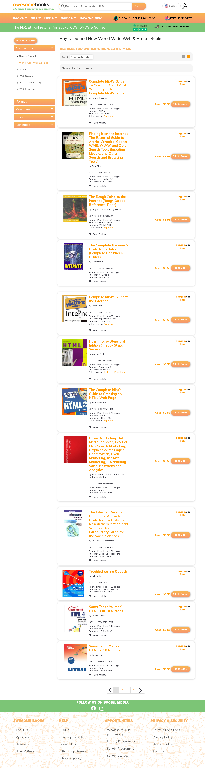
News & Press (25, 751)
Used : (162, 104)
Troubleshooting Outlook (108, 571)
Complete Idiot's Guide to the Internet (109, 299)
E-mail (22, 69)
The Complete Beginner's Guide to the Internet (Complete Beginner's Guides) (109, 251)
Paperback (109, 116)
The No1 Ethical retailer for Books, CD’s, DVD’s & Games (59, 27)
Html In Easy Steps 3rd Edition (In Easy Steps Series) (107, 345)
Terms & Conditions (166, 730)
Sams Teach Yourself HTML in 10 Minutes (105, 648)
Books (18, 18)
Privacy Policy (163, 737)
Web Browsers (27, 89)
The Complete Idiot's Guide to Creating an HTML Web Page (105, 394)
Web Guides (26, 76)
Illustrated (108, 372)
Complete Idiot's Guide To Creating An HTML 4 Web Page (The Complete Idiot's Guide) (107, 87)
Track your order (73, 737)
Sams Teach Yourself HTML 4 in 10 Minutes (106, 609)
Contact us (68, 744)
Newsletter (23, 744)
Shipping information (76, 751)
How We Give (91, 18)
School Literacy (117, 755)
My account (23, 737)
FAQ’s (65, 730)
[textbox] (95, 6)
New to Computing (29, 56)
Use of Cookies (163, 744)
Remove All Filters (25, 40)
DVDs (49, 18)
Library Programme (121, 741)
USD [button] (172, 6)
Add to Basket (180, 104)
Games (67, 18)
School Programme (120, 748)
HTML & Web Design (30, 82)
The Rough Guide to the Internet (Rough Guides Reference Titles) (107, 201)
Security (158, 751)
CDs (34, 18)
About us (21, 730)
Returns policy (71, 758)
